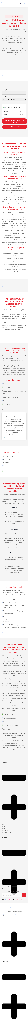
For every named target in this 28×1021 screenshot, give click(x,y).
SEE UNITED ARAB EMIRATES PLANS (14, 121)
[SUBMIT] (24, 895)
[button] (20, 3)
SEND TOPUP (14, 126)
